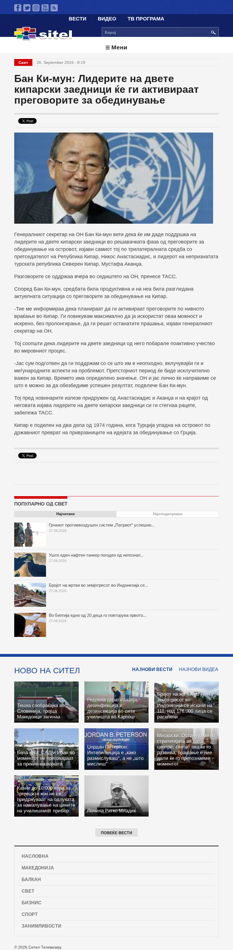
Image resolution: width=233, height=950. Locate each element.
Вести (77, 19)
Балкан (31, 879)
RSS (54, 7)
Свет (28, 891)
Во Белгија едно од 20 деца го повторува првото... (97, 615)
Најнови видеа (198, 669)
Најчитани (65, 514)
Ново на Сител (47, 670)
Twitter (26, 7)
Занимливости (41, 926)
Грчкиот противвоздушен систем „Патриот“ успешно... (102, 525)
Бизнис (31, 902)
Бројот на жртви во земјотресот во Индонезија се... (98, 585)
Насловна (35, 856)
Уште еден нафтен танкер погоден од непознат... (96, 555)
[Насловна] (43, 39)
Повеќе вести (116, 833)
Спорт (30, 914)
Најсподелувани (167, 514)
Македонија (38, 867)
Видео (107, 19)
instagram (35, 7)
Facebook (17, 7)
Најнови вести (152, 669)
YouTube (45, 7)
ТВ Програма (146, 19)
